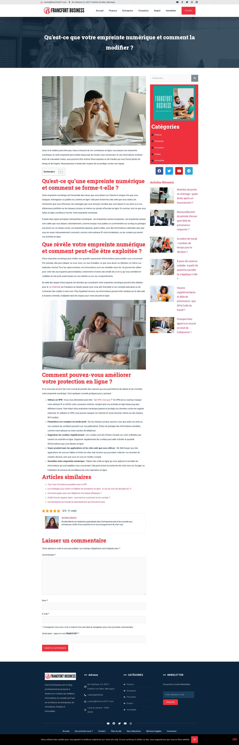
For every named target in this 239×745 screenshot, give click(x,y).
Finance (113, 10)
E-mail (45, 614)
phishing (118, 272)
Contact (102, 731)
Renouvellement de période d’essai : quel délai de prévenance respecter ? (187, 221)
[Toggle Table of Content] (59, 171)
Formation (143, 10)
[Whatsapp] (130, 723)
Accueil (99, 10)
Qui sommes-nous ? (84, 731)
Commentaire (49, 555)
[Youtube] (179, 171)
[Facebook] (159, 171)
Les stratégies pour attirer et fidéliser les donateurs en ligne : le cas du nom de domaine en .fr (89, 489)
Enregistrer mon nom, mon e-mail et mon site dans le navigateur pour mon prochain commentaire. (88, 627)
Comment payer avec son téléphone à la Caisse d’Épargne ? (74, 493)
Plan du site (116, 731)
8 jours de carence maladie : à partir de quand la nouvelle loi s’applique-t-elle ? (187, 270)
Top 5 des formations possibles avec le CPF (67, 484)
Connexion (171, 731)
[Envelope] (177, 2)
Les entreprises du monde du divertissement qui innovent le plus (76, 502)
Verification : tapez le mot (60, 633)
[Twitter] (187, 2)
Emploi (157, 10)
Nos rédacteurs (134, 731)
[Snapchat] (197, 2)
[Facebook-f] (182, 2)
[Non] (234, 739)
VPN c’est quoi (104, 400)
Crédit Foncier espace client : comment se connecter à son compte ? (79, 498)
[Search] (194, 78)
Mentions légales (153, 731)
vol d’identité (54, 287)
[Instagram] (192, 2)
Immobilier (171, 10)
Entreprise (127, 10)
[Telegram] (189, 171)
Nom (45, 600)
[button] (188, 11)
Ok (194, 739)
